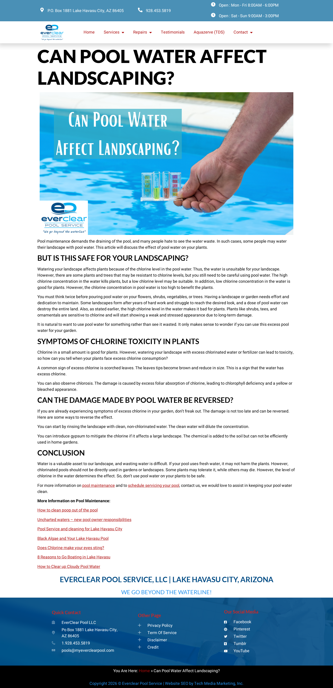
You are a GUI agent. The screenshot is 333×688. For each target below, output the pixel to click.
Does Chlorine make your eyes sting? (70, 548)
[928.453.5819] (140, 10)
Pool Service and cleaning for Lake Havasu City (79, 529)
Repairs (140, 32)
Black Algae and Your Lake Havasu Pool (73, 539)
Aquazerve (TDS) (209, 32)
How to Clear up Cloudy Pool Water (68, 567)
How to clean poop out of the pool (67, 510)
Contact (241, 32)
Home (89, 32)
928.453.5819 (158, 11)
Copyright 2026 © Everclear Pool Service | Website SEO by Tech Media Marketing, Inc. (166, 684)
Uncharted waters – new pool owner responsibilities (84, 520)
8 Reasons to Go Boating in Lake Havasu (73, 557)
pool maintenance (98, 486)
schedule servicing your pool (153, 486)
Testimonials (173, 32)
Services (111, 32)
